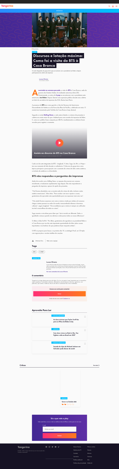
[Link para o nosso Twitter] (52, 447)
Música (89, 453)
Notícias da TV (77, 450)
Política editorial (77, 459)
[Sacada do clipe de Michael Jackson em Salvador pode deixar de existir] (41, 348)
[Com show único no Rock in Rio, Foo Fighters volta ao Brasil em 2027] (41, 334)
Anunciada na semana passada (49, 90)
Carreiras (76, 456)
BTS (69, 90)
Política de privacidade (79, 463)
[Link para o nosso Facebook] (46, 447)
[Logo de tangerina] (7, 6)
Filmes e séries (91, 446)
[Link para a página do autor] (35, 80)
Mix (88, 459)
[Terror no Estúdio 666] (70, 384)
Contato (75, 453)
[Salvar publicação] (85, 317)
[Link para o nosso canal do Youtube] (55, 447)
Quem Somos (77, 446)
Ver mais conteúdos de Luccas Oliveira (57, 271)
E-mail (44, 425)
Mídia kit (89, 463)
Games (89, 450)
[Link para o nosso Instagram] (49, 447)
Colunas (89, 456)
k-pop (58, 95)
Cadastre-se (66, 298)
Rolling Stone (48, 115)
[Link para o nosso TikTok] (58, 447)
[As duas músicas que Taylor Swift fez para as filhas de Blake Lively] (41, 321)
